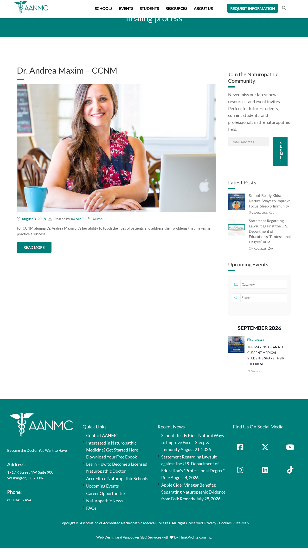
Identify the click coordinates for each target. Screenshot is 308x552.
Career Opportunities (106, 493)
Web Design (106, 537)
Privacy (210, 523)
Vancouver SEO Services (142, 537)
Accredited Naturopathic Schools (117, 478)
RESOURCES (176, 8)
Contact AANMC (102, 435)
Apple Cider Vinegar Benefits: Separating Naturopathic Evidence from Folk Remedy (193, 492)
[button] (284, 8)
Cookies (225, 523)
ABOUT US (203, 8)
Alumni (97, 219)
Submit (281, 152)
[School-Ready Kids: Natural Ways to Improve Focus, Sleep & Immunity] (236, 201)
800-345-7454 (19, 500)
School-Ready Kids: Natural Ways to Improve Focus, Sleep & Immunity (269, 200)
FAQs (91, 508)
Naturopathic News (104, 500)
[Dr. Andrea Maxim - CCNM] (116, 147)
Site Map (241, 523)
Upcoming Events (102, 486)
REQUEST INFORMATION (252, 8)
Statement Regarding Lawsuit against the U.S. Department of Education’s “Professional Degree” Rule (270, 231)
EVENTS (126, 8)
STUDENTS (149, 8)
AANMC (77, 219)
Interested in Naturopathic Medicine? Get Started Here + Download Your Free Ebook (113, 449)
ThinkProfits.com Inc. (195, 537)
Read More (34, 247)
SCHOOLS (103, 8)
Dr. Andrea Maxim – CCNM (67, 70)
